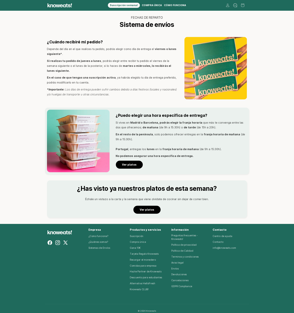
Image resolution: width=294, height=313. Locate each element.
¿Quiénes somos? (98, 241)
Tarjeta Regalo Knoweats (144, 253)
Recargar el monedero (143, 259)
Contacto (218, 241)
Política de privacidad (184, 244)
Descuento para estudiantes (146, 277)
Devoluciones (179, 274)
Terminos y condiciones (185, 256)
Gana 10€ (135, 247)
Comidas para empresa (143, 265)
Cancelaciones (180, 280)
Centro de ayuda (222, 236)
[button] (242, 5)
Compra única (138, 241)
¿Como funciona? (98, 236)
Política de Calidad (182, 250)
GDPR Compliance (181, 286)
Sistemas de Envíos (99, 247)
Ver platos (129, 164)
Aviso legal (177, 262)
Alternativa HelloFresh (142, 283)
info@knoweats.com (224, 247)
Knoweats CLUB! (139, 289)
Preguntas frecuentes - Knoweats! (184, 237)
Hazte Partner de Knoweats (145, 271)
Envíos (175, 268)
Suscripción (136, 236)
